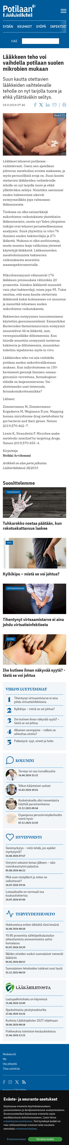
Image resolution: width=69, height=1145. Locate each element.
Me (4, 1059)
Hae (14, 41)
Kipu (9, 542)
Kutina (10, 639)
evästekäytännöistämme (18, 1121)
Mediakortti (9, 1054)
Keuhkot (24, 26)
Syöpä (41, 26)
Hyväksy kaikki (45, 1139)
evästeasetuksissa (26, 1128)
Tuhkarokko (13, 492)
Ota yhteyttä (10, 1064)
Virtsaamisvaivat (15, 588)
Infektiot (58, 26)
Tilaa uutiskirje (11, 1068)
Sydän (8, 26)
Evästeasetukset (16, 1139)
